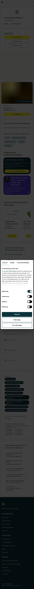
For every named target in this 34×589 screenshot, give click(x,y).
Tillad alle (17, 314)
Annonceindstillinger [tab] (23, 262)
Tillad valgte (16, 320)
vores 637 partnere (11, 271)
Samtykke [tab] (5, 262)
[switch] (29, 296)
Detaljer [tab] (12, 262)
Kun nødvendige (17, 325)
